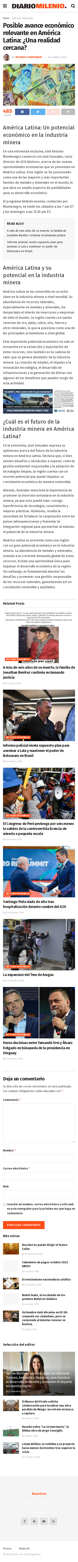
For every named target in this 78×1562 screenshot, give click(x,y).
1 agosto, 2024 (31, 1436)
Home (6, 18)
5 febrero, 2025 (31, 1418)
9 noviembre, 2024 (14, 1059)
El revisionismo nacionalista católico (46, 1279)
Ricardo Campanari (28, 57)
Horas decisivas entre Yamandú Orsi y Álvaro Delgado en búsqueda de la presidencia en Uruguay (38, 1048)
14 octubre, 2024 (57, 57)
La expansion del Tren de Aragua (28, 975)
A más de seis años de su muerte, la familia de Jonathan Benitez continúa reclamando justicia (39, 672)
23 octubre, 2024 (32, 1457)
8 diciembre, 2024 (13, 761)
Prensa (7, 1548)
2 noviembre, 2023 (33, 1285)
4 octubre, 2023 (31, 1271)
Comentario (12, 1100)
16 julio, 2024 (30, 1329)
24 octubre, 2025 (13, 683)
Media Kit (24, 1548)
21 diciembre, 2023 (17, 1391)
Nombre (9, 1150)
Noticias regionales (22, 18)
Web (6, 1186)
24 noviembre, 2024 (14, 913)
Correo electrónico (17, 1168)
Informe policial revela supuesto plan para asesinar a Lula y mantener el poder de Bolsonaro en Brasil (35, 246)
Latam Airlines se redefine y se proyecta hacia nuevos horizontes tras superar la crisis (48, 1448)
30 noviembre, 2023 (33, 1254)
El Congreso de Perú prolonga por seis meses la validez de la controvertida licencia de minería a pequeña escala (38, 829)
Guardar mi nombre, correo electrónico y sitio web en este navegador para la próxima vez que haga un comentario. (41, 1209)
